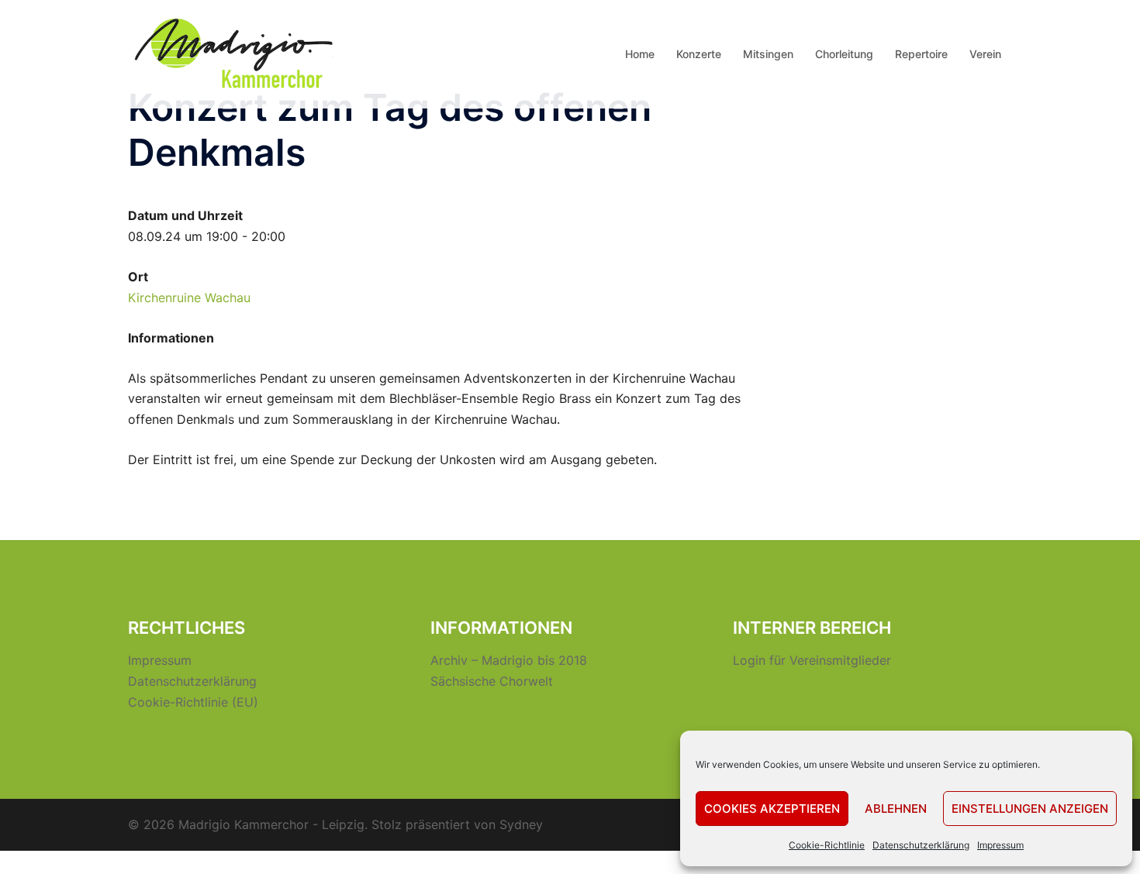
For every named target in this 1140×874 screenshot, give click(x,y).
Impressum (1000, 845)
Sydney (521, 824)
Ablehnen (896, 808)
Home (640, 53)
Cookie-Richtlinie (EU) (193, 702)
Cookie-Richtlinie (827, 845)
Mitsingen (768, 53)
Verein (985, 53)
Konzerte (698, 53)
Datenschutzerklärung (920, 845)
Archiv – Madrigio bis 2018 (508, 660)
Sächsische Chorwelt (491, 681)
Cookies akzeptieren (772, 808)
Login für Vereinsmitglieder (812, 660)
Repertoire (921, 53)
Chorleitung (844, 53)
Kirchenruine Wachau (189, 297)
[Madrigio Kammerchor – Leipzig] (236, 52)
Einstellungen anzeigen (1030, 808)
